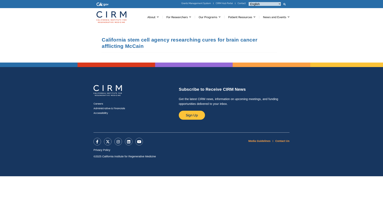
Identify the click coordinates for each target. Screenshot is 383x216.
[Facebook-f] (97, 141)
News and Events (274, 17)
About (151, 17)
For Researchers (177, 17)
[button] (284, 4)
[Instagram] (118, 141)
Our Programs (208, 17)
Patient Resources (240, 17)
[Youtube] (139, 141)
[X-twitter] (107, 141)
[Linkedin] (128, 141)
